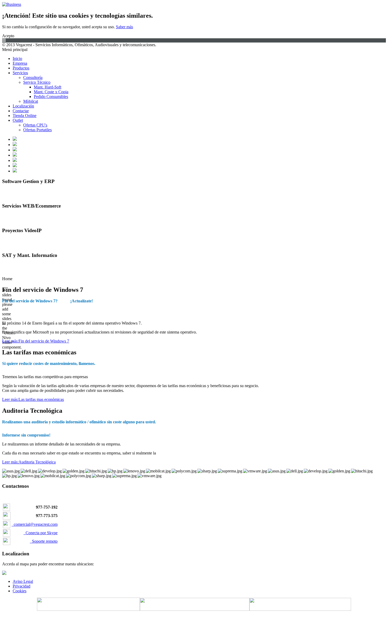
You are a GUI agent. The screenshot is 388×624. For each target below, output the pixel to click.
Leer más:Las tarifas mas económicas (33, 399)
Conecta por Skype (40, 533)
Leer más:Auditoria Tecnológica (29, 462)
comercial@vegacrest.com (36, 524)
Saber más (124, 27)
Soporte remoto (44, 541)
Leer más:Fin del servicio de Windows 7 (35, 341)
